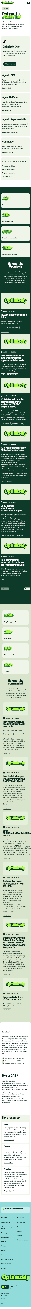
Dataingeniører (7, 176)
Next (27, 589)
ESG (2, 1303)
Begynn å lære (8, 1163)
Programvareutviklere (9, 173)
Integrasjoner (5, 1237)
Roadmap (4, 1233)
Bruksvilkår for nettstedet (6, 1296)
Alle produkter (5, 1222)
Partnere (4, 1242)
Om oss (3, 1255)
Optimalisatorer (6, 1264)
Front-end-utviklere (8, 166)
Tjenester (4, 1246)
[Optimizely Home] (7, 2)
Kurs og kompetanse (23, 1240)
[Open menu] (28, 3)
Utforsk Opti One (10, 64)
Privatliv (3, 1298)
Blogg (18, 1227)
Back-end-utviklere (8, 169)
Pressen (3, 1268)
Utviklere (19, 1231)
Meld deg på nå (9, 1139)
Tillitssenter (3, 1301)
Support (19, 1236)
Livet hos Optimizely (7, 1259)
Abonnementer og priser (6, 1227)
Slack (10, 1191)
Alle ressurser (21, 1222)
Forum (6, 1191)
